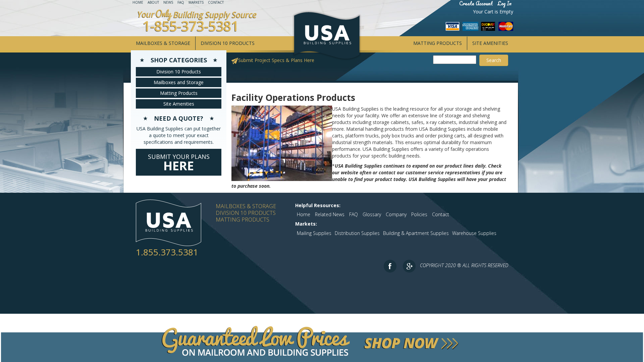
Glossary (372, 214)
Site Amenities (490, 43)
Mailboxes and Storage (179, 82)
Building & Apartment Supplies (416, 233)
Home (137, 2)
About (153, 2)
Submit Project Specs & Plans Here (276, 60)
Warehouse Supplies (474, 233)
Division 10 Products (228, 43)
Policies (419, 214)
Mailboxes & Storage (163, 43)
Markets (196, 2)
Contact (216, 2)
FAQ (180, 2)
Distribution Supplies (357, 233)
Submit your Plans (179, 163)
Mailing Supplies (314, 233)
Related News (329, 214)
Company (396, 214)
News (168, 2)
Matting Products (437, 43)
